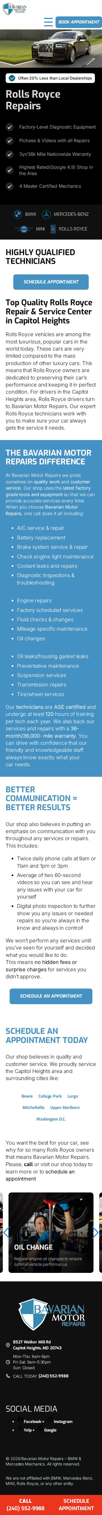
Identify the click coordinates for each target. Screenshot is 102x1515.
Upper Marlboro (65, 1107)
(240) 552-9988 (54, 1376)
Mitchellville (33, 1107)
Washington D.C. (51, 1119)
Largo (72, 1096)
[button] (6, 1232)
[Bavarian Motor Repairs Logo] (14, 9)
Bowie (27, 1096)
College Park (50, 1096)
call (28, 1164)
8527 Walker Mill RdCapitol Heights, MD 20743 (37, 1345)
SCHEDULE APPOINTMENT (76, 1505)
